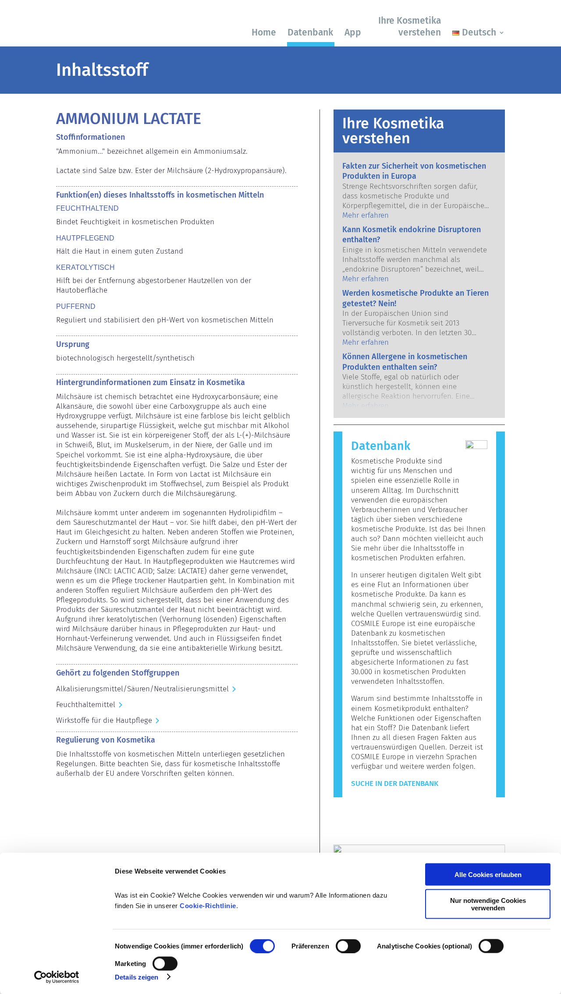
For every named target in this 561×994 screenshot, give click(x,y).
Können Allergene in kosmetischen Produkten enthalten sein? (404, 361)
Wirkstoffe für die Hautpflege (104, 720)
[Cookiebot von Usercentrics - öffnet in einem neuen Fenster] (56, 976)
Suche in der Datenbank (394, 783)
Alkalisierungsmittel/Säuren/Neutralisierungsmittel (142, 688)
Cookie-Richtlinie (208, 905)
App (352, 32)
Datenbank (310, 32)
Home (264, 32)
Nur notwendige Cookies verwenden (488, 903)
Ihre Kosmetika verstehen (409, 26)
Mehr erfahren (365, 215)
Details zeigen (136, 976)
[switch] (348, 946)
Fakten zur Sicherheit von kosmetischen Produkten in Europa (414, 171)
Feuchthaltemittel (85, 704)
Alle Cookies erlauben (488, 874)
